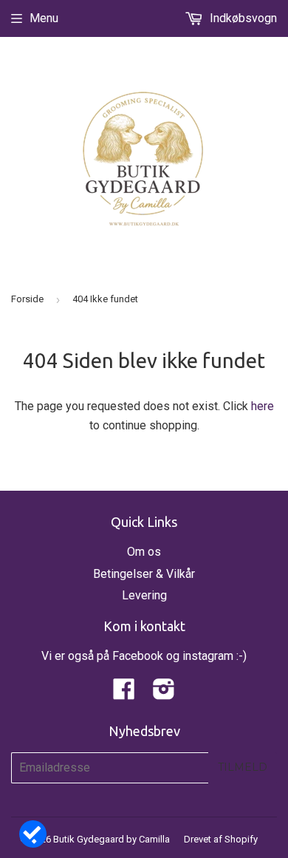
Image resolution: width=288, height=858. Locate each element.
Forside (27, 298)
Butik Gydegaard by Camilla (111, 839)
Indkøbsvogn (242, 18)
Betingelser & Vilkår (144, 574)
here (262, 406)
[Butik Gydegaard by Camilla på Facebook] (124, 694)
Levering (144, 595)
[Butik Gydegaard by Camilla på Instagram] (164, 694)
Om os (144, 552)
